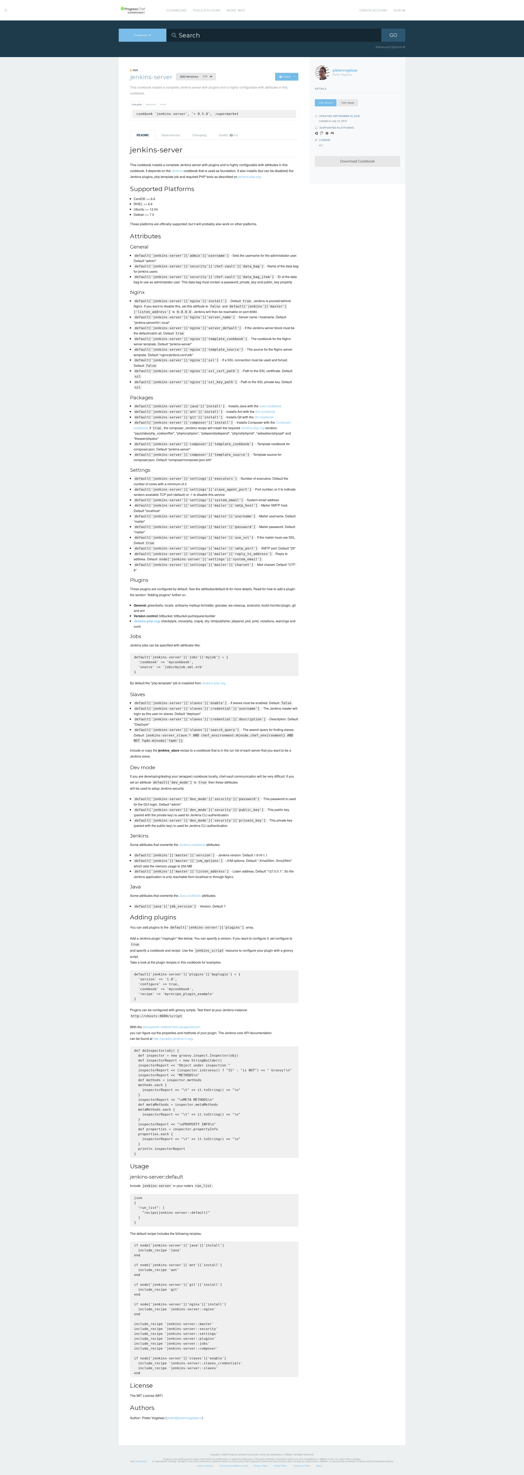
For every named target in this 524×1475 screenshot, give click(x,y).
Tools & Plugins (206, 10)
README (143, 135)
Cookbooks (176, 10)
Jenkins (177, 170)
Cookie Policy (280, 1465)
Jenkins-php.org (252, 428)
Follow (289, 76)
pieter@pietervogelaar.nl (184, 1417)
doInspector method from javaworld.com (171, 1027)
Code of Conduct (205, 1465)
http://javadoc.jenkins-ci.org (173, 1038)
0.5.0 (193, 76)
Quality (228, 135)
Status (319, 1465)
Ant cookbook (265, 411)
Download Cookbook (357, 161)
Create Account (373, 10)
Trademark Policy (301, 1465)
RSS (135, 70)
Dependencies (170, 135)
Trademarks (141, 1461)
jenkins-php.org (249, 176)
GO (393, 35)
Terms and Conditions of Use (233, 1465)
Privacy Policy (261, 1465)
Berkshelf (151, 104)
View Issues (347, 102)
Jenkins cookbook (192, 844)
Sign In (399, 10)
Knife (163, 104)
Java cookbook (270, 406)
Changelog (199, 135)
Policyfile (137, 104)
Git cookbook (263, 417)
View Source (325, 102)
